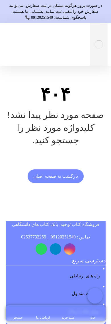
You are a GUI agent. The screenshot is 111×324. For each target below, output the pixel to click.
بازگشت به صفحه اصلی (55, 176)
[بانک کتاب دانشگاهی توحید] (99, 44)
